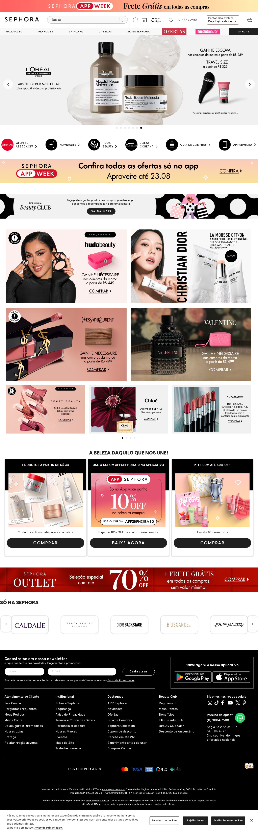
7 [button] (141, 128)
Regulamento (168, 703)
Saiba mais (101, 211)
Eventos (61, 737)
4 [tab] (134, 438)
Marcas (243, 31)
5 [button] (133, 128)
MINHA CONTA (187, 19)
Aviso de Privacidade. (120, 680)
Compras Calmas (119, 748)
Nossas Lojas (13, 731)
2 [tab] (126, 438)
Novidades (115, 709)
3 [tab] (130, 438)
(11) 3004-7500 (218, 720)
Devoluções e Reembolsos (23, 726)
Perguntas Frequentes (20, 709)
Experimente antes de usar (127, 743)
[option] (129, 80)
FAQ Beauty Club (171, 720)
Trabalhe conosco (68, 748)
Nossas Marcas (66, 731)
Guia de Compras (119, 720)
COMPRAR (45, 543)
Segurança (63, 709)
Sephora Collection (121, 726)
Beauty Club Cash (171, 726)
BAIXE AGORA (128, 543)
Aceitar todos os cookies (228, 820)
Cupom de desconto (121, 731)
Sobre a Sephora (67, 703)
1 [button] (117, 128)
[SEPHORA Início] (22, 20)
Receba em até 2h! (121, 737)
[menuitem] (14, 31)
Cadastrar (138, 671)
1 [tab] (122, 438)
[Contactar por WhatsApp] (240, 718)
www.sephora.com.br (113, 789)
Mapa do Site (64, 743)
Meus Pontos (168, 709)
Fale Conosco (14, 703)
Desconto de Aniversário (176, 731)
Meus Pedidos (14, 714)
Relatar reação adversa (20, 743)
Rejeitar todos (195, 820)
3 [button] (125, 128)
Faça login (214, 21)
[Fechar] (251, 820)
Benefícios (166, 714)
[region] (129, 821)
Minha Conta (13, 720)
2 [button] (121, 128)
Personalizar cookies (70, 726)
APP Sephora (117, 703)
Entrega (10, 737)
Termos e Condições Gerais (75, 720)
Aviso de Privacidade (70, 714)
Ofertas (112, 714)
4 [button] (129, 128)
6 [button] (137, 128)
